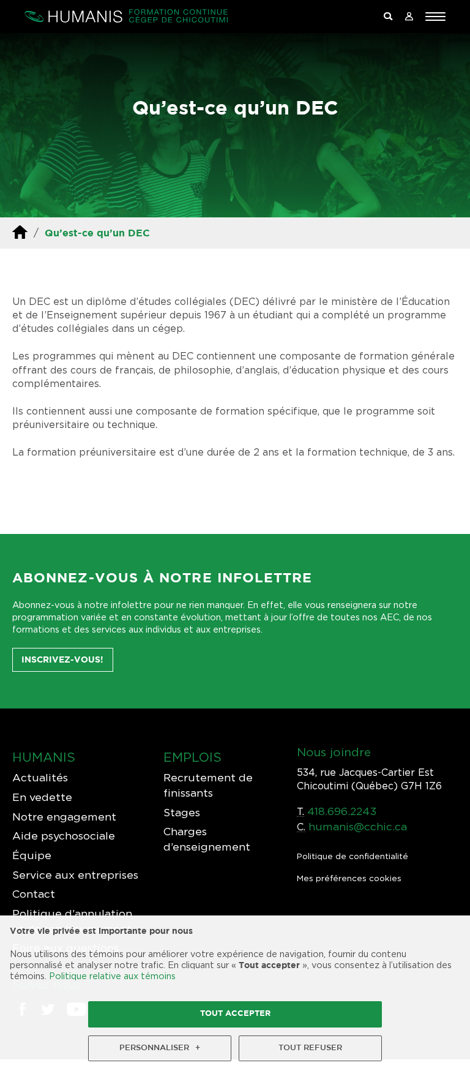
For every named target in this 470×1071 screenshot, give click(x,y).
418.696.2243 (341, 811)
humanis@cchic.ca (357, 826)
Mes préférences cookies (349, 878)
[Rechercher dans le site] (388, 17)
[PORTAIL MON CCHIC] (408, 17)
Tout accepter (235, 1013)
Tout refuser (310, 1048)
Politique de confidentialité (352, 856)
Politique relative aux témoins (112, 975)
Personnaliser (159, 1048)
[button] (435, 16)
